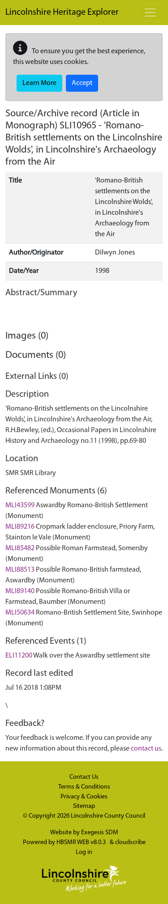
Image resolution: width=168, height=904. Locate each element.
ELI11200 (18, 655)
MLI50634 (19, 612)
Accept (82, 83)
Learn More (39, 83)
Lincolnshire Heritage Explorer (62, 12)
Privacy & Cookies (84, 797)
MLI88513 (19, 569)
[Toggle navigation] (150, 12)
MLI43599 (19, 505)
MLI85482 (19, 548)
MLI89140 (19, 591)
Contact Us (84, 777)
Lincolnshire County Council (108, 816)
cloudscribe (130, 842)
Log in (84, 852)
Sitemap (84, 806)
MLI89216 (19, 527)
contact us (146, 748)
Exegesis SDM (99, 832)
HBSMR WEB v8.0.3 (81, 842)
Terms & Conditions (84, 787)
